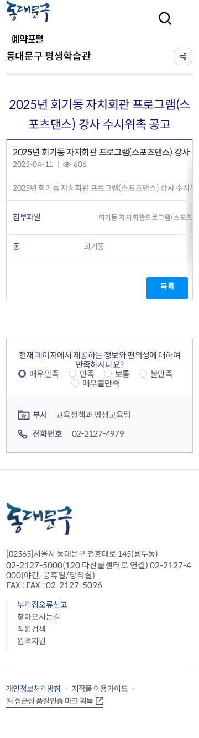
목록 (167, 286)
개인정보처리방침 (33, 689)
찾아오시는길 (38, 617)
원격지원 (31, 641)
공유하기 (183, 56)
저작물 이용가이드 (100, 689)
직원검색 (31, 629)
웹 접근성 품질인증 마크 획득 (49, 701)
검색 (162, 25)
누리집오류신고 (42, 605)
